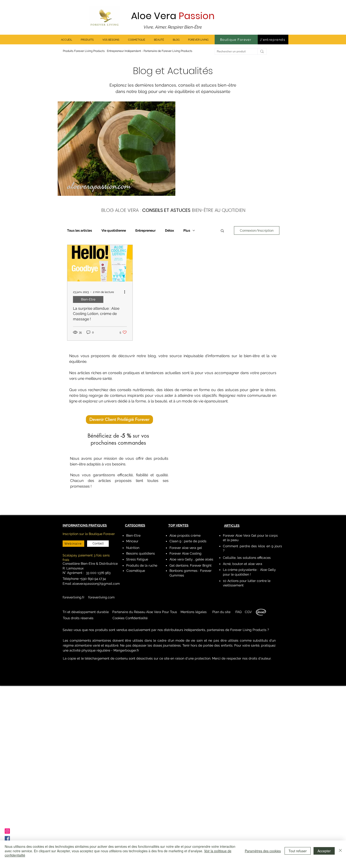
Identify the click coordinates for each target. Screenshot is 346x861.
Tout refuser (298, 850)
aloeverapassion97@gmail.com (96, 583)
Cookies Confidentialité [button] (130, 618)
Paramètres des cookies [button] (263, 850)
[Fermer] (340, 850)
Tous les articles (79, 230)
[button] (222, 231)
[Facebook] (7, 838)
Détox (169, 230)
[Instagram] (7, 831)
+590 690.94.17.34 (92, 579)
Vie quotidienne (113, 230)
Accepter (324, 850)
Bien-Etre (88, 299)
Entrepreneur (145, 230)
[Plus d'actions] (126, 292)
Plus (186, 230)
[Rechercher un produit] (261, 51)
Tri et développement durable (86, 612)
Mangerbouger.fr (126, 650)
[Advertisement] (141, 773)
